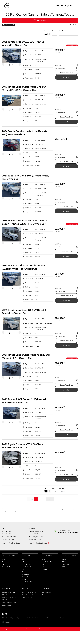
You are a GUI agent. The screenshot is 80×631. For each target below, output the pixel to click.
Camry (4, 564)
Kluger (24, 579)
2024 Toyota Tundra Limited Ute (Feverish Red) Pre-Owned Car (25, 132)
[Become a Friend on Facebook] (3, 614)
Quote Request (7, 605)
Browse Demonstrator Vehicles (9, 598)
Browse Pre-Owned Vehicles (8, 593)
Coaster (44, 569)
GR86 (64, 562)
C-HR (23, 569)
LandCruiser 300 (27, 582)
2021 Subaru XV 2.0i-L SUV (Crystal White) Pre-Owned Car (25, 177)
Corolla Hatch (6, 562)
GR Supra (65, 567)
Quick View (58, 65)
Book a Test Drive (66, 72)
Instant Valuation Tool (9, 602)
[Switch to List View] (45, 34)
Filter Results (41, 20)
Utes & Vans (47, 555)
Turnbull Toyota (63, 5)
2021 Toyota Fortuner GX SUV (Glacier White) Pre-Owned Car (23, 445)
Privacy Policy (45, 618)
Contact (45, 588)
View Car (66, 77)
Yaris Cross (25, 574)
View (46, 31)
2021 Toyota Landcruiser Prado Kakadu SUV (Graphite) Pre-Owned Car (26, 356)
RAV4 (23, 559)
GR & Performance (69, 555)
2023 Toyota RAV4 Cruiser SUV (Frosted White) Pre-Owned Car (24, 401)
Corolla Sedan (6, 567)
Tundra (44, 564)
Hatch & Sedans (8, 555)
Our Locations (46, 592)
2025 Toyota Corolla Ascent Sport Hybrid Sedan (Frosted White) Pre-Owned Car (25, 222)
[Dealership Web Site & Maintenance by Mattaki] (6, 622)
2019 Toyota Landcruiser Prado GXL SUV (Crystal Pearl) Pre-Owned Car (24, 88)
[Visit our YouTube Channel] (6, 614)
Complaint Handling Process (59, 618)
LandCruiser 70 (47, 562)
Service (25, 588)
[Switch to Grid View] (48, 34)
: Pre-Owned (7, 25)
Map (3, 543)
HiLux (43, 559)
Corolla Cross (26, 577)
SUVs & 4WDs (27, 555)
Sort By (61, 31)
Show (53, 31)
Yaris (3, 559)
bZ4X (23, 562)
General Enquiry (47, 595)
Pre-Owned (6, 588)
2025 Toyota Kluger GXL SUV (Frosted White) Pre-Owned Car (23, 43)
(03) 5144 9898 (11, 537)
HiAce (44, 567)
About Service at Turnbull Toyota (27, 596)
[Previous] (3, 64)
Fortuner (24, 572)
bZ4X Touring (26, 564)
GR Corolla (65, 564)
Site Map (37, 618)
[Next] (20, 64)
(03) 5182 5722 (38, 537)
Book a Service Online (29, 592)
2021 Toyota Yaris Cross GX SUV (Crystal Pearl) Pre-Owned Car (24, 311)
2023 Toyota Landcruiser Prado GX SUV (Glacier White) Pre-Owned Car (24, 267)
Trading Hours (14, 543)
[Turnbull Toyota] (6, 5)
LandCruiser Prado (28, 567)
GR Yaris (64, 559)
